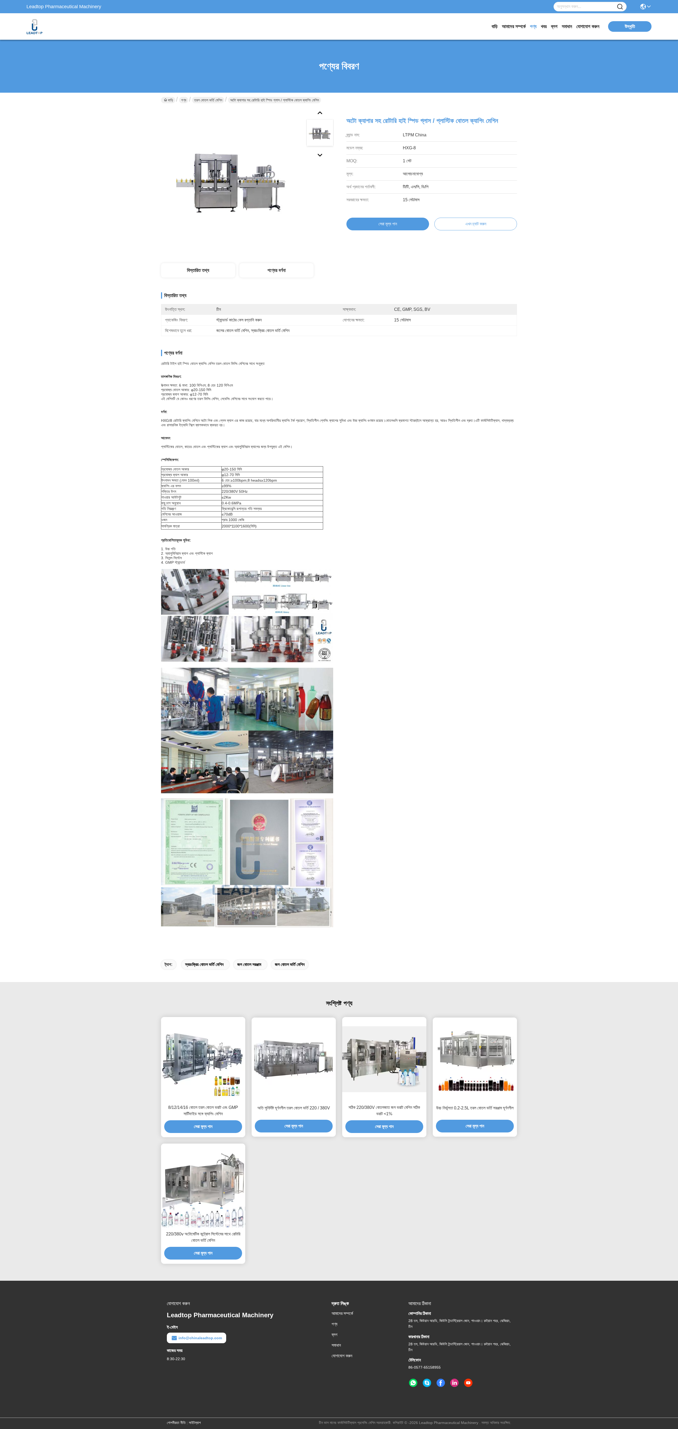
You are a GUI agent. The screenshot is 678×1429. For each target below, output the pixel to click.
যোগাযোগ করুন (587, 26)
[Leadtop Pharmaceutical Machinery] (55, 26)
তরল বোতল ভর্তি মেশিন (208, 100)
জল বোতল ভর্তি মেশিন (290, 964)
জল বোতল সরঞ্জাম (249, 964)
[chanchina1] (427, 1383)
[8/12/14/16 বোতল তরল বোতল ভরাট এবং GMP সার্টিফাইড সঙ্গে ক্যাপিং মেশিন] (203, 1059)
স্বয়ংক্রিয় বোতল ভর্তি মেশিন (204, 964)
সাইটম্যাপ (195, 1423)
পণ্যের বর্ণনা (276, 270)
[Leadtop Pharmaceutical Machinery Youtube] (468, 1383)
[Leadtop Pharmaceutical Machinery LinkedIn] (454, 1383)
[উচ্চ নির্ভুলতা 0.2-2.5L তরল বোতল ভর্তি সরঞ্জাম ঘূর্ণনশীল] (475, 1060)
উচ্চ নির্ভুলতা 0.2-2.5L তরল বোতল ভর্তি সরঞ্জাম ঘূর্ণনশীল (475, 1108)
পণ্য (533, 26)
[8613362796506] (413, 1383)
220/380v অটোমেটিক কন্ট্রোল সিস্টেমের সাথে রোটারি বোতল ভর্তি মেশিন (203, 1237)
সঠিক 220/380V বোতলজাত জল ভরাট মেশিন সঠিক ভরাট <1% (384, 1110)
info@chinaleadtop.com (200, 1338)
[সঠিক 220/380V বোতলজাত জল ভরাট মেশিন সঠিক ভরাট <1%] (384, 1059)
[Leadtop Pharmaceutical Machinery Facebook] (440, 1383)
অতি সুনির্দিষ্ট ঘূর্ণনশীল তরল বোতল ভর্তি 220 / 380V (293, 1108)
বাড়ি (495, 26)
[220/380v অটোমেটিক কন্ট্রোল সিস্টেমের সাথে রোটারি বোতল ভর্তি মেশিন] (203, 1186)
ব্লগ (554, 26)
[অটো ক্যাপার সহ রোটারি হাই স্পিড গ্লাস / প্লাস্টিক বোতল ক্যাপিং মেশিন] (231, 180)
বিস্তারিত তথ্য (198, 270)
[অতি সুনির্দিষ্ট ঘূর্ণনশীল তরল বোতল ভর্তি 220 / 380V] (294, 1060)
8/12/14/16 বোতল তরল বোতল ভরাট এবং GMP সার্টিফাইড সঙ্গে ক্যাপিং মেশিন (203, 1110)
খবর (544, 26)
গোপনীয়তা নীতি (176, 1423)
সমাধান (567, 26)
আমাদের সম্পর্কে (514, 26)
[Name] (620, 6)
